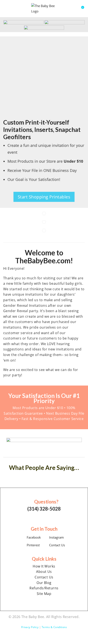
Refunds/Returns (43, 588)
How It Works (44, 566)
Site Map (44, 593)
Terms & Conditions (54, 627)
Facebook (33, 537)
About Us (44, 571)
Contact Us (56, 545)
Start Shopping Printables (44, 197)
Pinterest (33, 545)
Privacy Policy (30, 627)
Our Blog (44, 582)
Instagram (56, 537)
